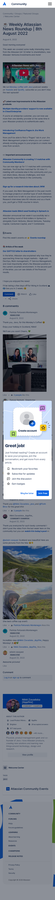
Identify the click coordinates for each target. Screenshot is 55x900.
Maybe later (27, 493)
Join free (42, 493)
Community (19, 4)
